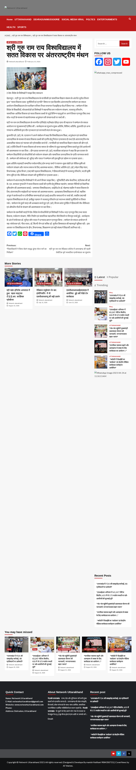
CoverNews (120, 762)
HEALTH (11, 27)
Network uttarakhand (16, 62)
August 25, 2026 (14, 667)
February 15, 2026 (33, 62)
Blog (111, 292)
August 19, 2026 (14, 306)
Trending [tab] (102, 285)
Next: (69, 248)
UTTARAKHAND (23, 19)
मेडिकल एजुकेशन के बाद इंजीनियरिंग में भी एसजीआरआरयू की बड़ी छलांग (48, 293)
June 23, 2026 (73, 302)
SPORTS (21, 27)
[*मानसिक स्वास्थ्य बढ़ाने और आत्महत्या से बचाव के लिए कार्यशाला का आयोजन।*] (100, 346)
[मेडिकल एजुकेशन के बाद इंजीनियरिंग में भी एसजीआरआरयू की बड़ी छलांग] (48, 277)
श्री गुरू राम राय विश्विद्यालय (14, 42)
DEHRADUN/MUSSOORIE (46, 19)
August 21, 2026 (65, 670)
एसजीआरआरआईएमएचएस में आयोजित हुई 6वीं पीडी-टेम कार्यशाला (77, 293)
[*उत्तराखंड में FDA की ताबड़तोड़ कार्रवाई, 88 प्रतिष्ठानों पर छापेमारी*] (100, 296)
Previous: (27, 248)
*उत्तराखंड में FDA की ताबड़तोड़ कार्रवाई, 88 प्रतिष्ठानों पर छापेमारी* (117, 298)
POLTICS (90, 19)
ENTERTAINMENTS (107, 19)
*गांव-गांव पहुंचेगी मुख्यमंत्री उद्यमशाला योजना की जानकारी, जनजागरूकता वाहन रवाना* (112, 605)
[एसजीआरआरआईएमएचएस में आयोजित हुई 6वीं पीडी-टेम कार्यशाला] (78, 277)
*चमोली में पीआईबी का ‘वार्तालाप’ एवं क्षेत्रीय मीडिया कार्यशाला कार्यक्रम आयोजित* (111, 622)
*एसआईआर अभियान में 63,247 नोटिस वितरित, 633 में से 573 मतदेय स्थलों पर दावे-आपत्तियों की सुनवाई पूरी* (119, 315)
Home (10, 19)
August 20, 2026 (91, 667)
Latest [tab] (100, 277)
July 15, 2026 (43, 302)
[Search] (129, 19)
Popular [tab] (113, 277)
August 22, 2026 (40, 673)
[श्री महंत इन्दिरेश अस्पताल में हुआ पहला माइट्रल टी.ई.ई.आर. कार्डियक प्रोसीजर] (19, 277)
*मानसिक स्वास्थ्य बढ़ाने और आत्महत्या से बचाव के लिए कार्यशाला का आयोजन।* (119, 348)
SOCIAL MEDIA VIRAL (73, 19)
